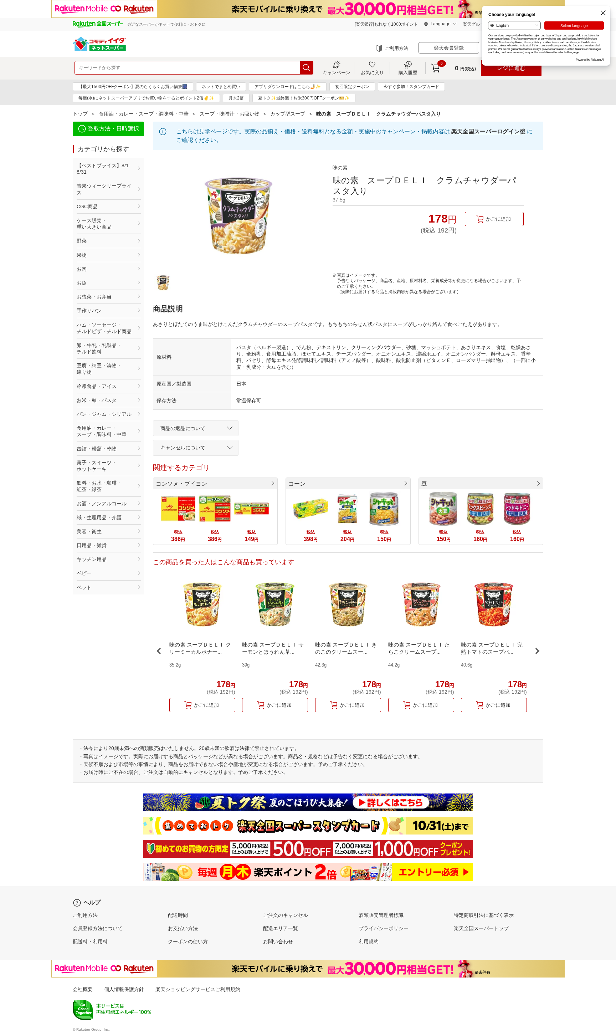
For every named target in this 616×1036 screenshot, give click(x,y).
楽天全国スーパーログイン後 (488, 131)
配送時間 (178, 915)
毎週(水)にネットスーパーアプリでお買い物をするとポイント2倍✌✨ (146, 98)
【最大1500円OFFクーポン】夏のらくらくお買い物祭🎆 (133, 86)
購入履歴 (408, 72)
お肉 (82, 269)
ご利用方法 (396, 48)
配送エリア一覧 (280, 928)
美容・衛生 (89, 531)
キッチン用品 (92, 559)
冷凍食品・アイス (97, 386)
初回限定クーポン (352, 86)
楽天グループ (475, 24)
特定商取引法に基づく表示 (484, 915)
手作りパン (89, 310)
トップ (80, 114)
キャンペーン (336, 72)
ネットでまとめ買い (221, 86)
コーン (297, 484)
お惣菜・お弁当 (94, 297)
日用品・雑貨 (92, 545)
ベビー (84, 573)
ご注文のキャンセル (285, 915)
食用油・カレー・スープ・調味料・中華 (144, 114)
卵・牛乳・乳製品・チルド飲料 (99, 348)
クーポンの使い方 (188, 941)
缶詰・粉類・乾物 (97, 448)
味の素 (340, 167)
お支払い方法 (183, 928)
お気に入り (372, 72)
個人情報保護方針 (124, 989)
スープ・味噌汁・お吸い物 (230, 114)
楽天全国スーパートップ (481, 928)
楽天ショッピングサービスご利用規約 (197, 989)
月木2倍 (236, 98)
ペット (84, 587)
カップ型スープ (287, 114)
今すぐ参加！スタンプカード (411, 86)
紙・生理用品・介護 (99, 517)
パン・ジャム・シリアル (104, 414)
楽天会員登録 (449, 48)
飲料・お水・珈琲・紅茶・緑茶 (99, 486)
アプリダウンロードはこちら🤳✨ (288, 86)
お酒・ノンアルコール (102, 503)
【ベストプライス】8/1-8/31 (103, 169)
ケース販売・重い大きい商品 (94, 224)
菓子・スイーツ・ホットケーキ (97, 466)
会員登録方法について (98, 928)
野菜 (82, 241)
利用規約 (369, 941)
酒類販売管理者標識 (381, 915)
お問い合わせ (278, 941)
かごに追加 (498, 219)
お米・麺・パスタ (97, 400)
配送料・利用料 (90, 941)
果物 (82, 255)
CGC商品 (87, 206)
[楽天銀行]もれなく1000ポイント (386, 24)
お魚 (82, 283)
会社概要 (83, 989)
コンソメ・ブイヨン (181, 484)
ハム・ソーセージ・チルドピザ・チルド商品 (104, 328)
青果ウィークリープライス (104, 189)
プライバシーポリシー (384, 928)
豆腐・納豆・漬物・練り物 (99, 369)
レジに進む (511, 68)
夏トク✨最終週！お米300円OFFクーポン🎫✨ (304, 98)
